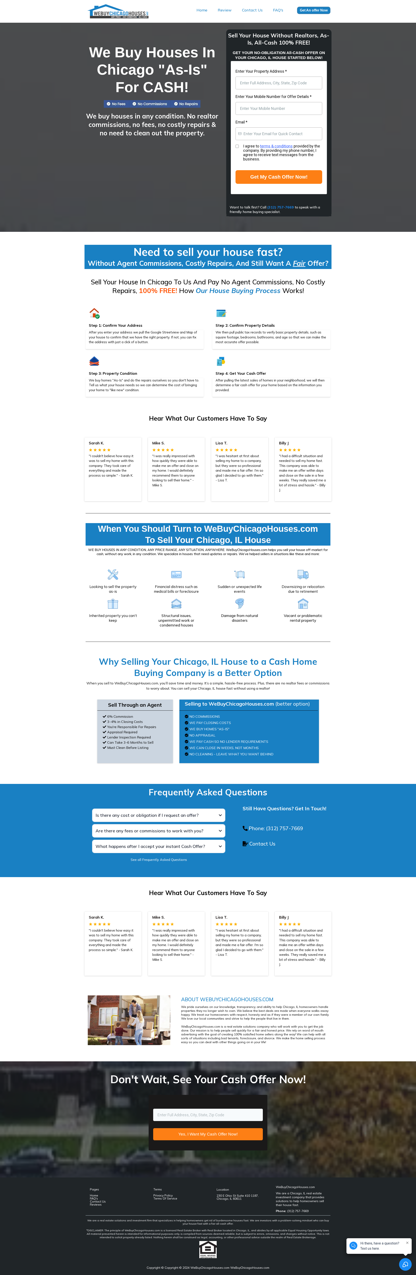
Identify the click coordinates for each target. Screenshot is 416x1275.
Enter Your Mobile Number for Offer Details (274, 96)
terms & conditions (276, 146)
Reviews (96, 1204)
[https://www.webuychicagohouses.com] (122, 10)
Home (202, 10)
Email (241, 122)
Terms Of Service (165, 1198)
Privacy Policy (163, 1195)
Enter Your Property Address (261, 71)
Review (225, 10)
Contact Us (252, 10)
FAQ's (278, 10)
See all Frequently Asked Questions (159, 859)
